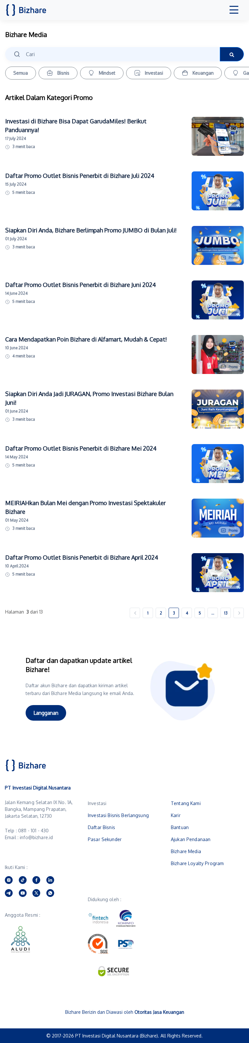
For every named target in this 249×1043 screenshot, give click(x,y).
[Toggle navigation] (234, 10)
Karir (176, 815)
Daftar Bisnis (101, 827)
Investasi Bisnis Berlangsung (118, 815)
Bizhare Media (186, 851)
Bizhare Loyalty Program (197, 863)
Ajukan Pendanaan (190, 839)
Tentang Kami (186, 803)
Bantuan (180, 827)
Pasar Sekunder (105, 839)
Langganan (45, 713)
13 (226, 613)
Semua (20, 73)
